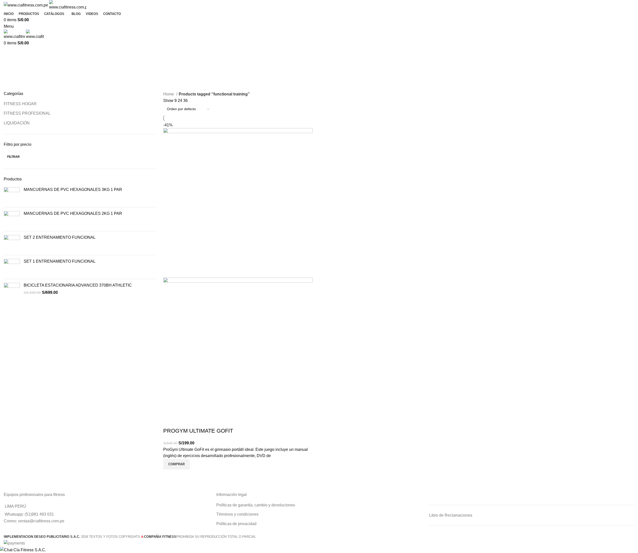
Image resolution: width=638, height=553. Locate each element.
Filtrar (13, 156)
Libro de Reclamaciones (450, 515)
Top (626, 541)
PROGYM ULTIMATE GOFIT (198, 431)
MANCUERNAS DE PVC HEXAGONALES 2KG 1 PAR (73, 213)
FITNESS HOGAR (20, 104)
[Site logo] (26, 5)
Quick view (169, 476)
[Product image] (238, 352)
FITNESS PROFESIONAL (27, 113)
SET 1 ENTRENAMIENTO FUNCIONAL (59, 261)
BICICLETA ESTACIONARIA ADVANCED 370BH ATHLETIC (78, 285)
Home (169, 94)
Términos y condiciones (237, 514)
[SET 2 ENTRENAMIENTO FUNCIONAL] (12, 243)
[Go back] (10, 52)
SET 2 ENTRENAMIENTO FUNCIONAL (59, 237)
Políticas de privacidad (236, 524)
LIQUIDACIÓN (17, 123)
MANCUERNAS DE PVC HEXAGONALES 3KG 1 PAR (73, 189)
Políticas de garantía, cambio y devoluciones (255, 505)
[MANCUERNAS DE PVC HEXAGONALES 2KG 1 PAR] (12, 219)
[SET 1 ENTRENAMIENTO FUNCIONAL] (12, 267)
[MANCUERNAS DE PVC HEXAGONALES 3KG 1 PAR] (12, 195)
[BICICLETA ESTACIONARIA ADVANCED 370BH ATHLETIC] (12, 291)
